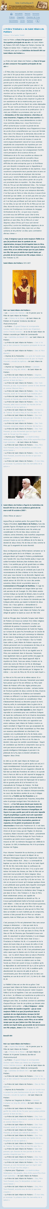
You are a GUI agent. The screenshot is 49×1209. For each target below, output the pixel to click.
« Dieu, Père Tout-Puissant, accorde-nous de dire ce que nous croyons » (23, 456)
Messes (27, 13)
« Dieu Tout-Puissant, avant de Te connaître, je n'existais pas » (23, 393)
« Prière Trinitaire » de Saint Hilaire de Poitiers (23, 30)
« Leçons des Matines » (17, 313)
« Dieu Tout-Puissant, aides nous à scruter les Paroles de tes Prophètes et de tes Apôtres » (23, 404)
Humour (30, 21)
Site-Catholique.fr (24, 3)
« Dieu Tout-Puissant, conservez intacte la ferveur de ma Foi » (23, 425)
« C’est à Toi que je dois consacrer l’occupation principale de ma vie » (24, 345)
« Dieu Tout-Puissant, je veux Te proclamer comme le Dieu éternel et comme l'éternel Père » (24, 386)
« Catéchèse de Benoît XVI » (18, 337)
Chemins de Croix (33, 17)
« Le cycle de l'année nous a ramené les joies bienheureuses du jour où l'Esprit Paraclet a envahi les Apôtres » (24, 359)
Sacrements (13, 21)
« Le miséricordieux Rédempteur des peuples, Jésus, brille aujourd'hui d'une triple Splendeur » (24, 439)
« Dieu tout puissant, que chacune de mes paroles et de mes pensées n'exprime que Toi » (22, 418)
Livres (22, 21)
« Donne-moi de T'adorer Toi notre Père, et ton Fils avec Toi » (23, 411)
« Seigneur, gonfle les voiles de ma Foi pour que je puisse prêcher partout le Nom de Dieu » (24, 378)
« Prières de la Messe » (17, 318)
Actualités (19, 13)
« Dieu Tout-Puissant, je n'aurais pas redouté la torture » (23, 398)
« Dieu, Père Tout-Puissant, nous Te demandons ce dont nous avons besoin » (23, 448)
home (11, 14)
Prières (12, 17)
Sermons (35, 13)
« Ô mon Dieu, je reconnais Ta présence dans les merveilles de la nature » (23, 464)
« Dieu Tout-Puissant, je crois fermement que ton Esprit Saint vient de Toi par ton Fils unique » (23, 431)
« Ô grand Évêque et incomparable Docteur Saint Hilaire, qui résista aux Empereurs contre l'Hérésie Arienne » (21, 329)
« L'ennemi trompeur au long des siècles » (21, 368)
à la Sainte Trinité (17, 35)
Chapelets (20, 17)
